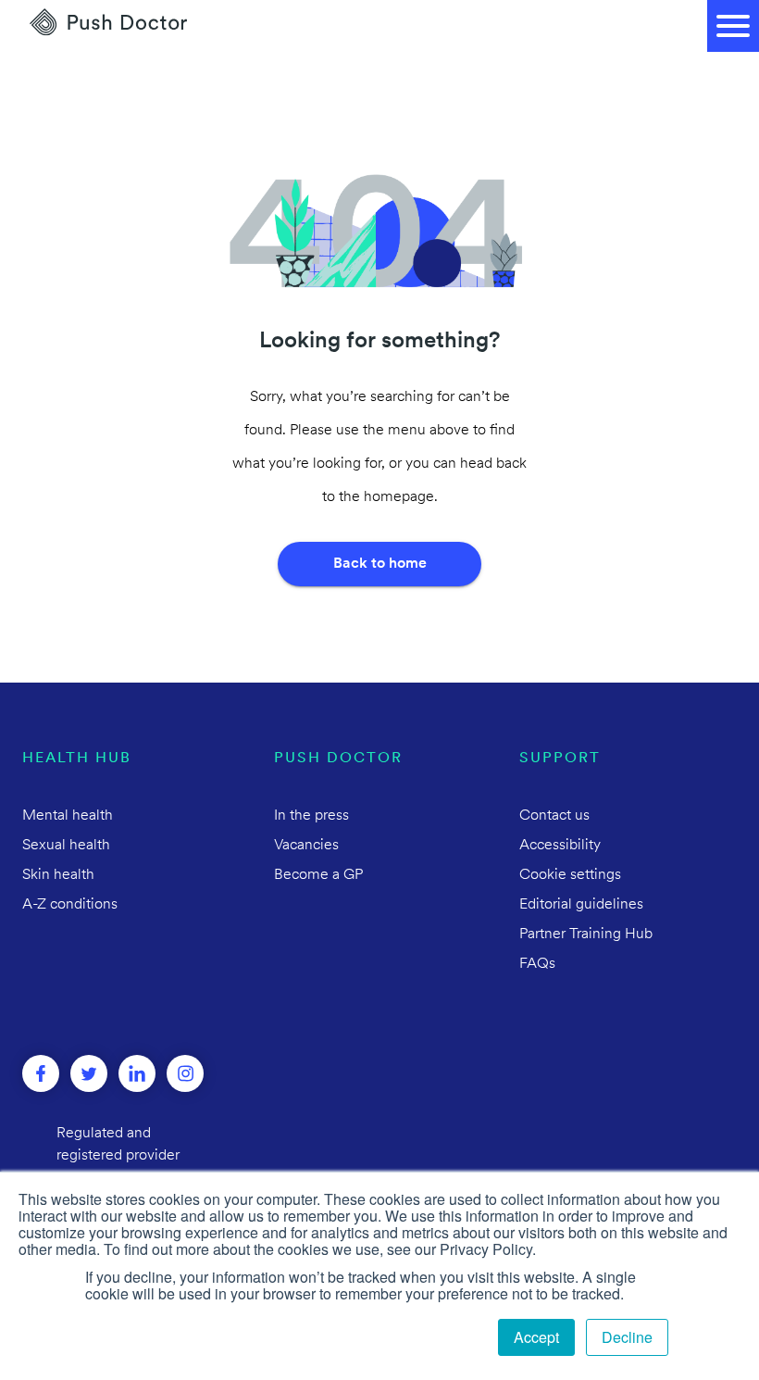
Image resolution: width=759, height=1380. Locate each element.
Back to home (380, 564)
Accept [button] (536, 1337)
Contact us (554, 816)
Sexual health (66, 845)
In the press (311, 816)
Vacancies (306, 845)
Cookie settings (570, 875)
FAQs (537, 964)
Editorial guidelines (581, 904)
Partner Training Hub (586, 934)
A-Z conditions (70, 904)
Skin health (58, 875)
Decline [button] (627, 1337)
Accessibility (560, 845)
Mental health (67, 816)
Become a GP (318, 875)
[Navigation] (733, 26)
